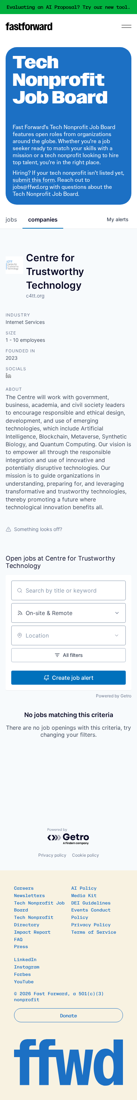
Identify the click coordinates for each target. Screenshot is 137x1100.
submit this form (34, 180)
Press (21, 946)
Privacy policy (52, 855)
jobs (11, 219)
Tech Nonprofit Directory (33, 921)
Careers (24, 887)
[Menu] (126, 26)
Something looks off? (38, 529)
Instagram (26, 966)
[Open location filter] (116, 635)
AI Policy (84, 887)
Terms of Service (93, 931)
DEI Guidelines (91, 902)
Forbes (22, 974)
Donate (68, 1015)
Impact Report (32, 931)
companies (43, 219)
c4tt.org (35, 296)
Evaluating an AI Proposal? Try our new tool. (68, 7)
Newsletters (29, 895)
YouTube (24, 981)
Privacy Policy (91, 924)
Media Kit (84, 895)
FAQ (18, 939)
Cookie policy (85, 855)
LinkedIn (25, 959)
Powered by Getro (113, 695)
